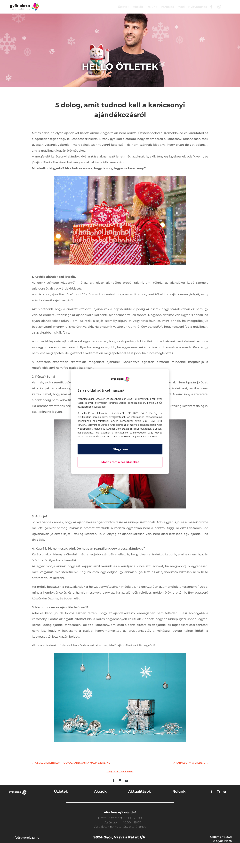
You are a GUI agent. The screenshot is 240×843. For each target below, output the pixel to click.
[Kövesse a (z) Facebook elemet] (113, 780)
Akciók (138, 7)
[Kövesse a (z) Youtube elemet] (126, 780)
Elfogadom (120, 449)
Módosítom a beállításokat (120, 462)
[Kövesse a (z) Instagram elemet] (120, 780)
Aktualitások (139, 791)
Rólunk (152, 7)
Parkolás (167, 7)
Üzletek (123, 7)
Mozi (181, 7)
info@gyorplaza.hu (25, 837)
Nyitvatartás (197, 7)
